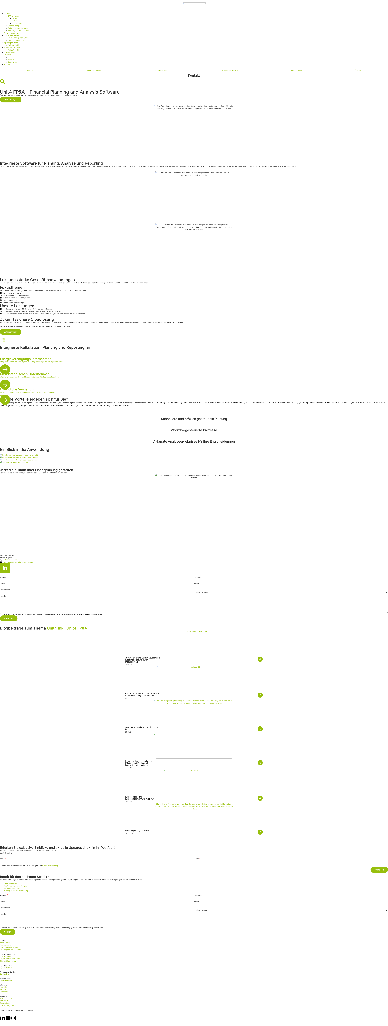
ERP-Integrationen (19, 23)
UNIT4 (14, 18)
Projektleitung (13, 35)
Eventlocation (9, 52)
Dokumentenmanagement (18, 28)
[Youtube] (8, 1018)
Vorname (3, 577)
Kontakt (7, 64)
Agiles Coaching (14, 45)
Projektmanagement (11, 33)
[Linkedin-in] (2, 1018)
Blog (10, 57)
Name (2, 859)
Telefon (197, 583)
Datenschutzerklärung (86, 614)
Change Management (16, 40)
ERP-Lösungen (13, 16)
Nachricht (3, 596)
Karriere (11, 60)
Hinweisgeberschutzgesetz (18, 31)
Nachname (198, 577)
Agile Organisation (11, 43)
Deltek (14, 21)
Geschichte (12, 62)
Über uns (7, 55)
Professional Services (12, 47)
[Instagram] (13, 1018)
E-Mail (2, 583)
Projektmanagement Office (18, 38)
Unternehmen (5, 590)
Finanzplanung (13, 26)
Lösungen (7, 14)
